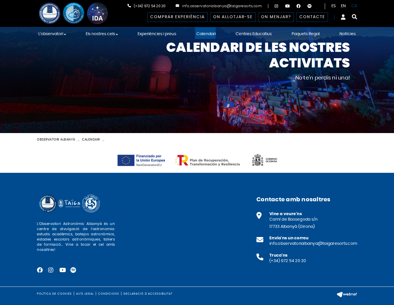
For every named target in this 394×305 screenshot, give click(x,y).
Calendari (91, 139)
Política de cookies (54, 293)
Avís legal (85, 293)
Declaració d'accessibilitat (147, 293)
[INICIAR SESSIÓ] (343, 17)
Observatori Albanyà (56, 139)
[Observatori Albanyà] (73, 13)
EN (343, 6)
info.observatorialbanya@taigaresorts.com (222, 6)
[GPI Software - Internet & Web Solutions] (347, 293)
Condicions (108, 293)
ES (333, 6)
